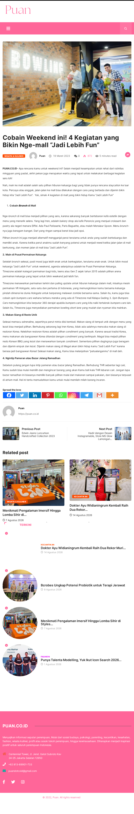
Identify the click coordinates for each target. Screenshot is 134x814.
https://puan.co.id (28, 413)
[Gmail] (99, 395)
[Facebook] (9, 395)
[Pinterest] (48, 395)
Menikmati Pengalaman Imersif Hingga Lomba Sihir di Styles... (81, 622)
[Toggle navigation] (8, 28)
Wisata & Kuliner (13, 156)
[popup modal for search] (125, 28)
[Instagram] (74, 395)
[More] (112, 395)
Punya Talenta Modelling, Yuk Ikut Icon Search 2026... (81, 660)
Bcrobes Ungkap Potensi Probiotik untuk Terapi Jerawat (83, 585)
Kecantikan (80, 496)
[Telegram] (86, 395)
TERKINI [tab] (26, 525)
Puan (42, 155)
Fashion (45, 656)
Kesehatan (47, 582)
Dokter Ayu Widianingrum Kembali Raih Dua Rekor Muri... (83, 548)
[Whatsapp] (61, 395)
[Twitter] (22, 395)
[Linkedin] (35, 395)
